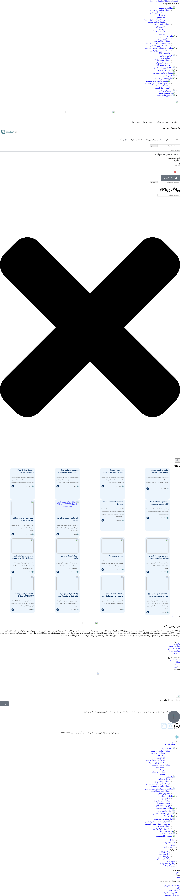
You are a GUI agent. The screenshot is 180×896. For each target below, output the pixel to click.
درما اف (162, 29)
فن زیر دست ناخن (163, 65)
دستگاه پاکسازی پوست (160, 24)
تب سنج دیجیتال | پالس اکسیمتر (157, 83)
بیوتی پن (162, 34)
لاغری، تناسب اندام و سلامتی (156, 81)
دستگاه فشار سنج (163, 86)
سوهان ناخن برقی (163, 63)
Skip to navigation (157, 1)
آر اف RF (161, 15)
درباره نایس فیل (163, 859)
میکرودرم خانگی (158, 31)
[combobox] (168, 195)
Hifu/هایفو (161, 17)
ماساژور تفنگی (164, 39)
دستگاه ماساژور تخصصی (160, 46)
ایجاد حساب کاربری (172, 886)
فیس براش (160, 27)
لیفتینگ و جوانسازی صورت (154, 20)
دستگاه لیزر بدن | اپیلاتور (160, 51)
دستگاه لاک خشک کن (161, 60)
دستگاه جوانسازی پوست (160, 10)
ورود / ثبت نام (169, 866)
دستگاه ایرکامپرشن (162, 41)
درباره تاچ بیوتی (164, 854)
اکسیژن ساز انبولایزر (161, 88)
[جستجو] (177, 460)
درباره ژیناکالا (164, 852)
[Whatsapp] (177, 726)
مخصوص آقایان (164, 53)
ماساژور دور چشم (157, 13)
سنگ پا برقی (165, 58)
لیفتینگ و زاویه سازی (156, 22)
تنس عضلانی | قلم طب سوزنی (157, 43)
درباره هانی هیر (164, 856)
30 (172, 616)
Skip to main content (172, 1)
